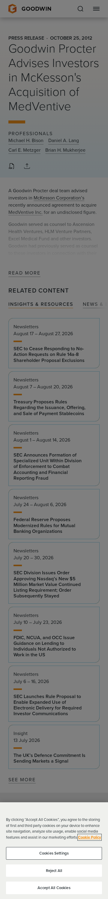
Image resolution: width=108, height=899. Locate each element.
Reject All (54, 870)
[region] (54, 850)
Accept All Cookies (54, 888)
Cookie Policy (89, 837)
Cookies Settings (54, 853)
